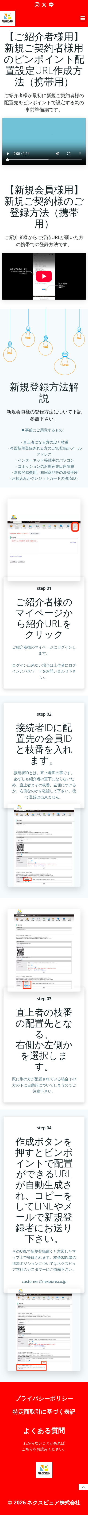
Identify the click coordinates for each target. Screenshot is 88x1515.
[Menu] (83, 18)
